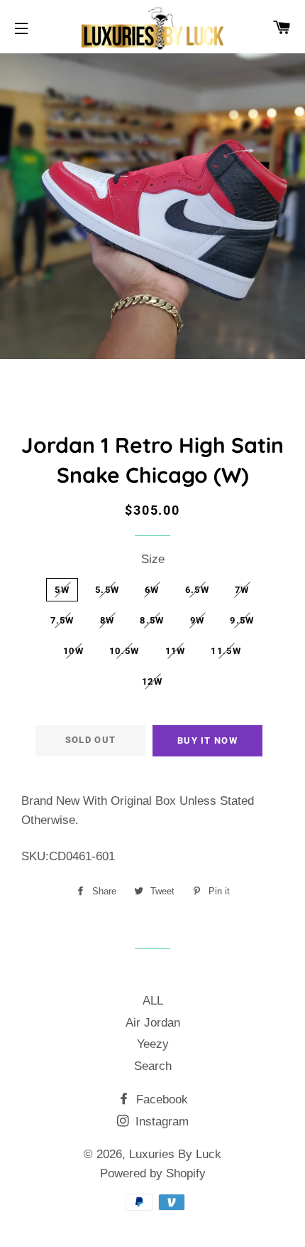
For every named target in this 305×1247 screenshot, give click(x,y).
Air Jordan (153, 1022)
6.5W (197, 589)
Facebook (160, 1099)
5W (62, 589)
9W (197, 620)
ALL (153, 1000)
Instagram (160, 1121)
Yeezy (153, 1044)
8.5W (152, 620)
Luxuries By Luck (175, 1154)
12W (152, 681)
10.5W (124, 651)
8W (107, 620)
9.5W (242, 620)
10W (73, 651)
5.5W (107, 589)
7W (242, 589)
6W (152, 589)
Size (153, 559)
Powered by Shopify (153, 1173)
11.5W (226, 651)
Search (153, 1066)
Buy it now (207, 740)
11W (175, 651)
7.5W (62, 620)
